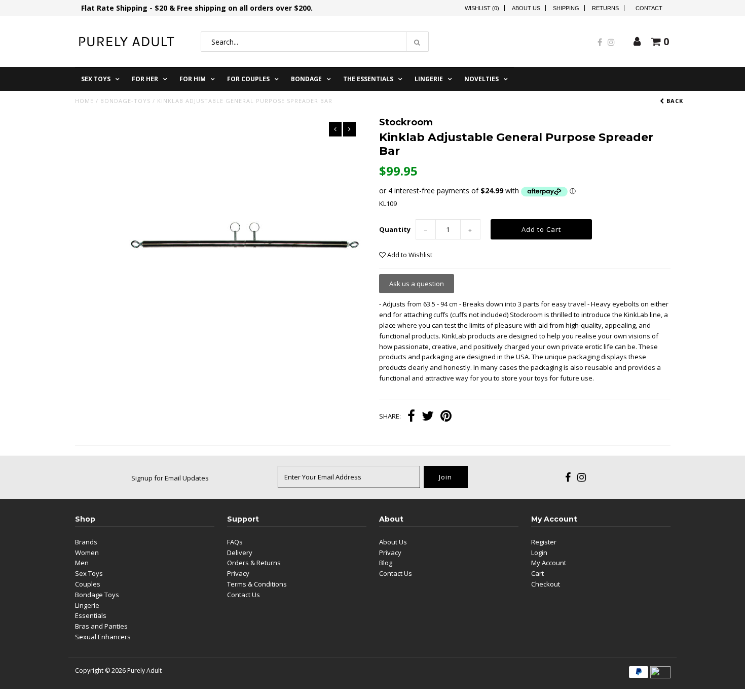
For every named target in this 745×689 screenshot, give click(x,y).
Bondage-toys (125, 101)
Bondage (306, 79)
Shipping (566, 8)
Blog (385, 562)
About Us (526, 8)
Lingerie (429, 79)
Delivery (239, 552)
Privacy (238, 573)
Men (82, 562)
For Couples (248, 79)
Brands (86, 541)
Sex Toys (95, 79)
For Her (145, 79)
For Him (192, 79)
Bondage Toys (97, 594)
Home (84, 101)
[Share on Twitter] (428, 417)
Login (539, 552)
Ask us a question (416, 283)
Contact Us (243, 594)
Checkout (545, 584)
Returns (605, 8)
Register (543, 541)
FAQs (235, 541)
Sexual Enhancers (103, 636)
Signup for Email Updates (170, 478)
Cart (537, 573)
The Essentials (368, 79)
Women (87, 552)
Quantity (395, 229)
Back (673, 101)
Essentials (90, 615)
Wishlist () (482, 8)
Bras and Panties (101, 626)
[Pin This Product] (446, 417)
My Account (548, 562)
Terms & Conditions (257, 584)
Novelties (481, 79)
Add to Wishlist (409, 254)
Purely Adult (144, 670)
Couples (87, 584)
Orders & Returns (254, 562)
